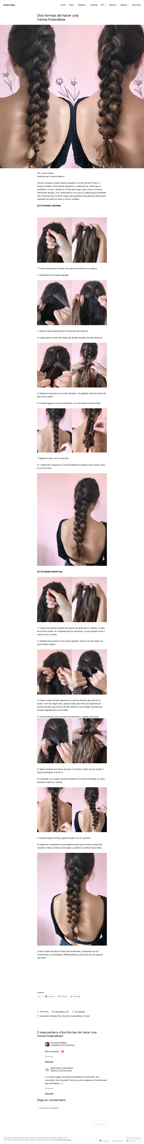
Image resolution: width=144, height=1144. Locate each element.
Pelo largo (66, 1016)
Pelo (59, 1016)
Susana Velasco (76, 1016)
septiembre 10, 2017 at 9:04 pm (63, 1045)
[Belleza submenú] (86, 5)
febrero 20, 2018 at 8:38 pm (61, 1070)
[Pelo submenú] (74, 5)
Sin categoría (80, 1011)
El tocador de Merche (59, 1042)
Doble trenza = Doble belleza (62, 1068)
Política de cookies (64, 1140)
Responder (49, 1061)
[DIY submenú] (105, 5)
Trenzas (86, 1016)
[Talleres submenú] (128, 5)
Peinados (53, 1016)
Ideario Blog (9, 5)
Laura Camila (44, 1016)
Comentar (99, 1124)
